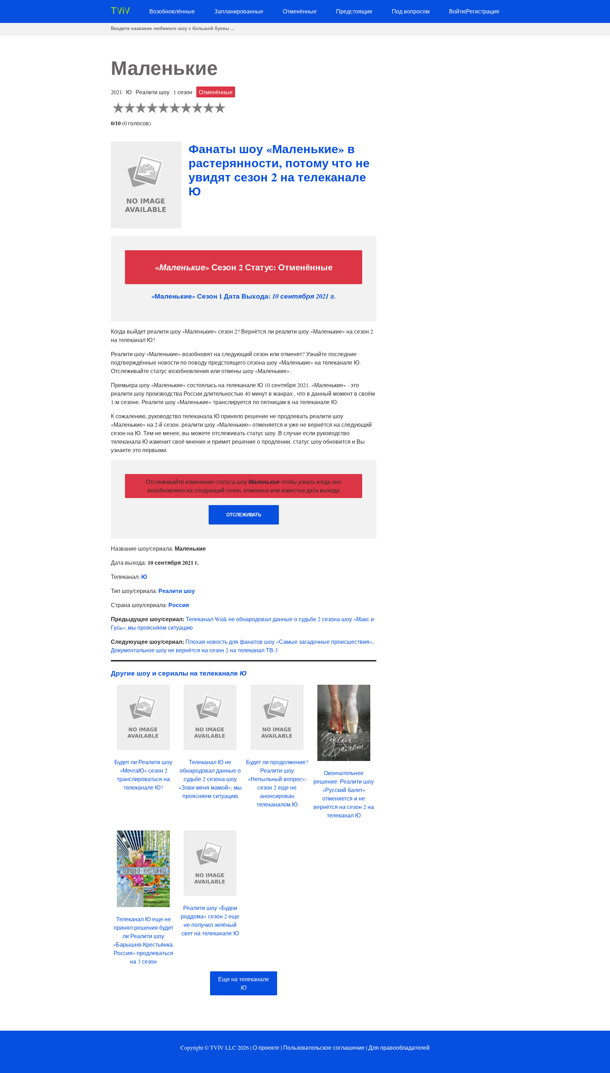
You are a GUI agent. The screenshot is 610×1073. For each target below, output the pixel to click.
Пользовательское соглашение (324, 1047)
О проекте (266, 1047)
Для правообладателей (399, 1047)
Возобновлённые (172, 11)
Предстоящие (354, 11)
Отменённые (300, 11)
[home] (120, 12)
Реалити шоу (177, 591)
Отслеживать (243, 514)
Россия (178, 605)
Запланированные (238, 11)
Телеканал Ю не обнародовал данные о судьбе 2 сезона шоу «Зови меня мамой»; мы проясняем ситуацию (210, 778)
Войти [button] (457, 11)
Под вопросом (411, 11)
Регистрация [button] (482, 11)
